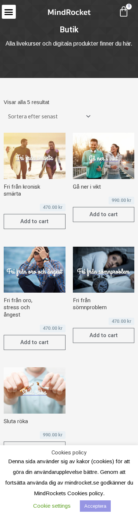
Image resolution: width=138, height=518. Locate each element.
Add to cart (34, 221)
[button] (9, 12)
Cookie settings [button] (52, 506)
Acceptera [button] (95, 506)
